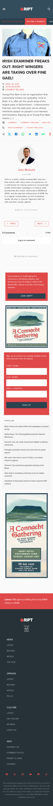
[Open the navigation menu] (4, 9)
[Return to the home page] (26, 620)
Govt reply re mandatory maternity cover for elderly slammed (24, 474)
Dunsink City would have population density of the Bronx (24, 466)
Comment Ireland (14, 89)
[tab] (12, 21)
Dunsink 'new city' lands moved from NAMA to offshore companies (26, 443)
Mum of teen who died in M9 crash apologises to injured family (26, 427)
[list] (26, 651)
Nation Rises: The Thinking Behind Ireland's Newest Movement (25, 435)
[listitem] (26, 645)
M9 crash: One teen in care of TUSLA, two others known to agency (24, 459)
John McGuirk (12, 87)
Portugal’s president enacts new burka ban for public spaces (25, 451)
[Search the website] (49, 9)
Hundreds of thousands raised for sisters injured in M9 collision (26, 482)
